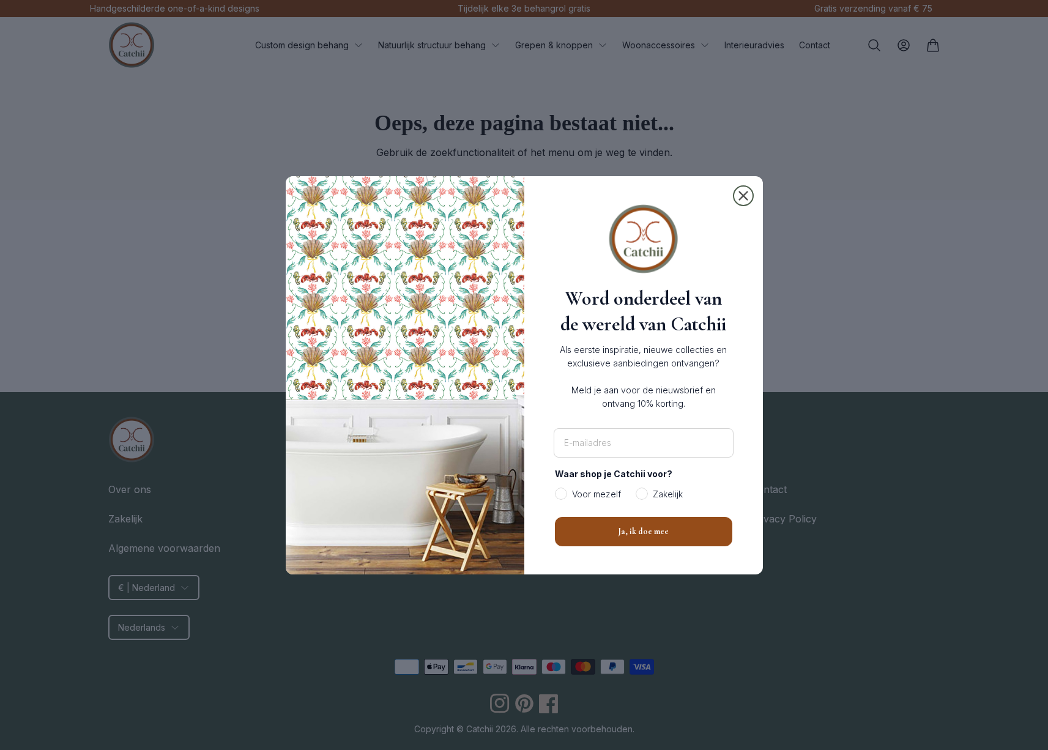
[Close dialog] (743, 196)
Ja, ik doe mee (643, 531)
